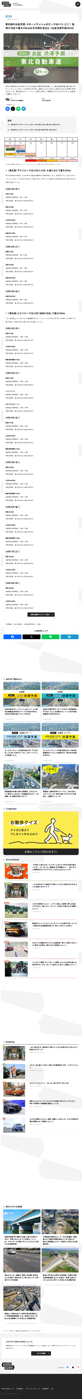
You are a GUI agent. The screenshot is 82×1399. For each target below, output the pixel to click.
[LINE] (18, 109)
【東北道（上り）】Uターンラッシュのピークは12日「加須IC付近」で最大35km (34, 130)
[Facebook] (7, 109)
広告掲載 (19, 1389)
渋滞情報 (9, 624)
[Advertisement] (41, 994)
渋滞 (39, 624)
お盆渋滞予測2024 (30, 624)
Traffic (11, 1331)
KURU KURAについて (8, 1389)
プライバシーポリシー (32, 1389)
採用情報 (45, 1389)
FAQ (52, 1389)
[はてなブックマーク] (23, 109)
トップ (5, 1331)
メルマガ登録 (41, 1353)
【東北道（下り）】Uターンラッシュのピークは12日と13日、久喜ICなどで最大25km (35, 124)
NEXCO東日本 (18, 624)
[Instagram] (78, 1367)
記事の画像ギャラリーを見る (40, 614)
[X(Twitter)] (73, 1367)
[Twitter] (13, 109)
